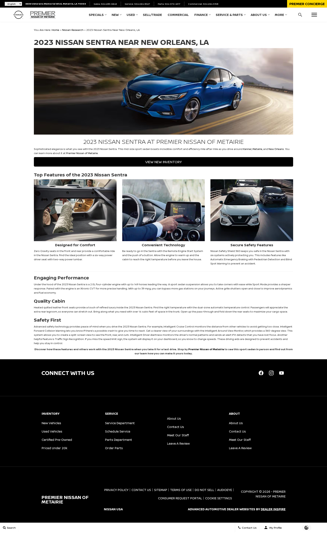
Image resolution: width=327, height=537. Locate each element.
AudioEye (224, 490)
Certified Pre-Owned (57, 440)
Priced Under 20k (54, 448)
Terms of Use (181, 490)
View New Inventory (163, 162)
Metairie (257, 149)
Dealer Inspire (273, 509)
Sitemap (160, 490)
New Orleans (276, 149)
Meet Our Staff (178, 435)
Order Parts (114, 448)
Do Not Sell (204, 490)
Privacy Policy (116, 490)
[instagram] (271, 373)
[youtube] (281, 373)
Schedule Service (117, 431)
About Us (259, 15)
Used (131, 15)
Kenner (247, 149)
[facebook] (261, 373)
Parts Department (118, 440)
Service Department (120, 423)
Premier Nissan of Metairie (82, 153)
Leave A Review (178, 443)
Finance (201, 15)
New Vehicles (51, 423)
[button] (307, 4)
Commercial (178, 15)
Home (55, 30)
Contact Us (175, 427)
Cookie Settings (218, 498)
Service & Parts (229, 15)
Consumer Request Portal (180, 498)
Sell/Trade (152, 15)
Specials (96, 15)
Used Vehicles (52, 431)
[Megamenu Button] (314, 15)
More (279, 15)
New (115, 15)
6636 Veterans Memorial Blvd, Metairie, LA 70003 (55, 3)
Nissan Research (72, 30)
